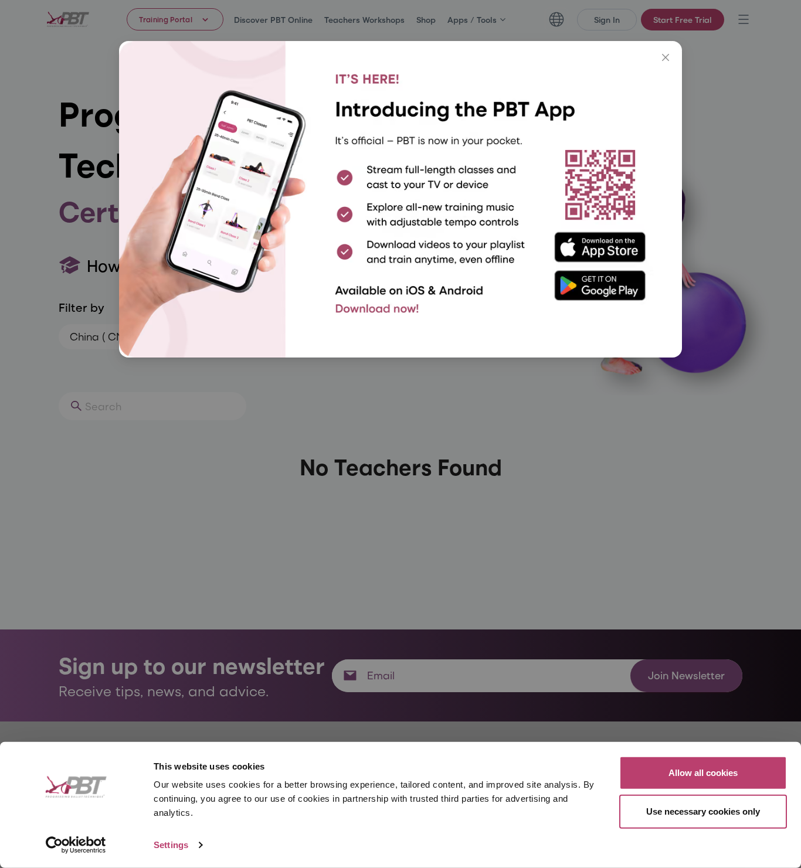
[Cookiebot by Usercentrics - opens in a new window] (76, 845)
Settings (171, 845)
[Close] (665, 57)
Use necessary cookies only (703, 811)
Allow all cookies (703, 773)
